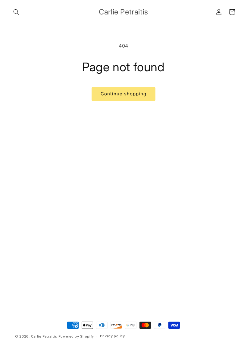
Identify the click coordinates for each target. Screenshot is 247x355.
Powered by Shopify (76, 336)
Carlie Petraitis (44, 336)
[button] (16, 12)
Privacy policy (112, 336)
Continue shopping (123, 94)
